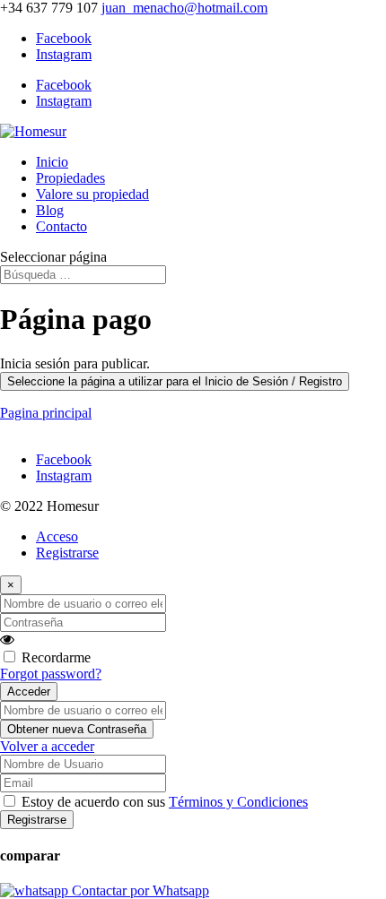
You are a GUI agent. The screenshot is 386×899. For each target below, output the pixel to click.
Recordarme (56, 657)
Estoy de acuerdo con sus (165, 801)
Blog (50, 210)
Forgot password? (50, 673)
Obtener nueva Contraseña (76, 729)
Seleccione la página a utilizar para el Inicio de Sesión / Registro (174, 381)
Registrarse (67, 552)
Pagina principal (46, 412)
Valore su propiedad (92, 194)
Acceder (28, 691)
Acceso (57, 536)
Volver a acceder (47, 746)
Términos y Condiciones (238, 801)
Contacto (61, 226)
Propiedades (70, 178)
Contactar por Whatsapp (138, 890)
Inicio (52, 161)
